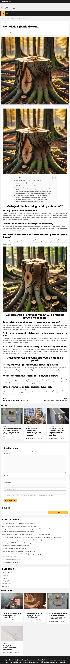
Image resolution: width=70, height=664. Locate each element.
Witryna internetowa (10, 489)
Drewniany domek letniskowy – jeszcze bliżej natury (16, 543)
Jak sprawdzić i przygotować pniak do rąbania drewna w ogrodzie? (34, 188)
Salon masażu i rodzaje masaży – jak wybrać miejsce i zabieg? (19, 526)
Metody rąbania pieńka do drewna (26, 182)
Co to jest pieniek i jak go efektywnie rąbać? (28, 180)
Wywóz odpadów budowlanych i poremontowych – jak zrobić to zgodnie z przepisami (33, 432)
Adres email (8, 482)
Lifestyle (4, 581)
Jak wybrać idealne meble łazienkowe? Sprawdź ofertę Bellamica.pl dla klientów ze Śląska (12, 431)
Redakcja (17, 436)
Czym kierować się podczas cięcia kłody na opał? (31, 201)
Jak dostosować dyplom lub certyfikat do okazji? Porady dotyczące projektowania (25, 554)
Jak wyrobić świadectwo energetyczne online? (15, 548)
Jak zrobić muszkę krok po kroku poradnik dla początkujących (19, 523)
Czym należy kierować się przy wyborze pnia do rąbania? (32, 189)
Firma (3, 578)
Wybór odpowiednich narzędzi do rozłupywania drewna (32, 199)
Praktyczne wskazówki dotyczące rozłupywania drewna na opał (34, 191)
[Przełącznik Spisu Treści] (53, 177)
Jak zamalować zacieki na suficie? (12, 559)
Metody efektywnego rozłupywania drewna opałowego (32, 197)
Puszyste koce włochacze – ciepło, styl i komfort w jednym (19, 551)
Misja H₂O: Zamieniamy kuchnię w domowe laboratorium (18, 531)
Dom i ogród (6, 23)
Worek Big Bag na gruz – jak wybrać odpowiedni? (16, 545)
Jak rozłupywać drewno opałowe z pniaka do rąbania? (31, 195)
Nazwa (6, 475)
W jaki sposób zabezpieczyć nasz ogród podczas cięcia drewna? (35, 193)
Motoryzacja (5, 584)
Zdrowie (4, 586)
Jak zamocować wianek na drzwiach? (55, 399)
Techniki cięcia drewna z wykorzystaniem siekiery (31, 184)
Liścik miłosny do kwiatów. (9, 557)
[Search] (67, 13)
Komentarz (8, 453)
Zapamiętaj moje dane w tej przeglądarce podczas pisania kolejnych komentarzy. (30, 496)
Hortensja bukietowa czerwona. (11, 562)
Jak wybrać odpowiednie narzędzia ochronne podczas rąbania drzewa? (36, 185)
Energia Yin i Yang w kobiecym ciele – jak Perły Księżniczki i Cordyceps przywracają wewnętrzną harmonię (31, 537)
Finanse (4, 575)
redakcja (13, 33)
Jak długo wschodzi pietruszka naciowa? (15, 399)
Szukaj (6, 508)
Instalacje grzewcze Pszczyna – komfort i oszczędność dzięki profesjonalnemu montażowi (56, 432)
